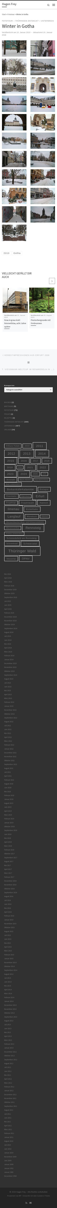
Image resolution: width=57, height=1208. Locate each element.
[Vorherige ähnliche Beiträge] (46, 281)
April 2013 (8, 1036)
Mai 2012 (7, 1075)
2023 (10, 473)
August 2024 (8, 632)
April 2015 (8, 947)
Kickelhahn (32, 509)
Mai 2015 (7, 943)
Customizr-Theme (43, 1196)
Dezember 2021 (10, 753)
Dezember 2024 (10, 617)
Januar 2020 (8, 799)
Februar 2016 (9, 916)
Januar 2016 (8, 920)
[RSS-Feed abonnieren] (26, 1203)
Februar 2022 (9, 745)
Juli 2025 (7, 601)
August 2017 (8, 861)
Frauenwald (27, 503)
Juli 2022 (7, 725)
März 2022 (8, 741)
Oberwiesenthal (12, 528)
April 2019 (8, 811)
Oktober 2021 (9, 760)
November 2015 (10, 924)
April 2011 (8, 1126)
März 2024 (8, 652)
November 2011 (10, 1098)
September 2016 (10, 892)
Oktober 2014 (9, 966)
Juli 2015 (7, 935)
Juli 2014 (7, 978)
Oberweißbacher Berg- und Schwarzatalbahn (25, 522)
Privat (7, 414)
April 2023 (8, 694)
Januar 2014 (8, 1001)
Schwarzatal (30, 543)
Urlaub (7, 430)
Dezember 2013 (10, 1005)
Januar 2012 (8, 1090)
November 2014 (10, 962)
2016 (24, 460)
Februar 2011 (9, 1133)
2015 (10, 460)
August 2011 (8, 1110)
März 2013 (8, 1040)
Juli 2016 (7, 900)
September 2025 (10, 597)
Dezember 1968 (10, 1176)
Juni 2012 (7, 1071)
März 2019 (8, 815)
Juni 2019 (7, 807)
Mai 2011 (7, 1122)
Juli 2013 (7, 1024)
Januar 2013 (8, 1048)
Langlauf (14, 516)
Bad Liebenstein (13, 484)
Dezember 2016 (10, 881)
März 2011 (8, 1129)
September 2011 (10, 1106)
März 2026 (8, 582)
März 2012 (8, 1083)
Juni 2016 (7, 904)
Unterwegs (9, 426)
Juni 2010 (7, 1149)
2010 (27, 446)
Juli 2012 (7, 1067)
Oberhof (45, 516)
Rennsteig (33, 528)
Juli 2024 (7, 636)
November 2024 (10, 621)
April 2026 (8, 578)
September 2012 (10, 1060)
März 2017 (8, 873)
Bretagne (8, 406)
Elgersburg (25, 496)
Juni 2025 (7, 605)
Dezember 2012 (10, 1052)
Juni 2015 (7, 939)
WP (20, 1196)
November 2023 (10, 667)
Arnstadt (10, 480)
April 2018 (8, 842)
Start (4, 14)
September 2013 (10, 1017)
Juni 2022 (7, 729)
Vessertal (11, 559)
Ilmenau (13, 509)
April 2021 (8, 776)
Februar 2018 (9, 850)
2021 (30, 467)
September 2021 (10, 764)
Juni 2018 (7, 834)
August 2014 (8, 974)
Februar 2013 (9, 1044)
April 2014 (8, 990)
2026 (44, 474)
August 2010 (8, 1141)
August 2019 (8, 803)
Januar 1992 (8, 1168)
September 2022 (10, 718)
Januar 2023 (8, 706)
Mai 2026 (7, 574)
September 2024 (10, 628)
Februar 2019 (9, 819)
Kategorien (9, 385)
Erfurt (40, 496)
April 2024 (8, 648)
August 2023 (8, 679)
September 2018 (10, 830)
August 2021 (8, 768)
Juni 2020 (7, 788)
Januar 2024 (8, 659)
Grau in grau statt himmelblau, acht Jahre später (15, 323)
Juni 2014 (7, 982)
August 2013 (8, 1021)
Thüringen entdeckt (14, 422)
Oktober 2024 (9, 624)
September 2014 (10, 970)
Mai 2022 (7, 733)
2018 (46, 461)
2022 (43, 467)
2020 (20, 467)
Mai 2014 (7, 986)
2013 (26, 453)
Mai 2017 (7, 865)
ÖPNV (26, 558)
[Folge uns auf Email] (30, 1203)
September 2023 (10, 675)
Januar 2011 (8, 1137)
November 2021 (10, 756)
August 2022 (8, 721)
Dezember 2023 (10, 663)
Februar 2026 (9, 586)
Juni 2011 (7, 1118)
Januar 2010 (8, 1153)
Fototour (11, 14)
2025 (35, 474)
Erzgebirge (11, 503)
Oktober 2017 (9, 854)
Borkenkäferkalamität (20, 489)
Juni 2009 (7, 1160)
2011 (39, 446)
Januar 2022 (8, 749)
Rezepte (8, 418)
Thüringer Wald (22, 551)
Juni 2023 (7, 687)
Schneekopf (12, 543)
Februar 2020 (9, 795)
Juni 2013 (7, 1028)
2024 (24, 473)
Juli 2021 (7, 772)
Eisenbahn (11, 496)
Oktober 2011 (9, 1102)
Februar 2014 (9, 997)
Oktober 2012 (9, 1056)
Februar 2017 (9, 877)
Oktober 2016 (9, 889)
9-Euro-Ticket (12, 446)
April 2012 (8, 1079)
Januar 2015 (8, 958)
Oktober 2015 (9, 927)
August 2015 (8, 931)
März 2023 (8, 698)
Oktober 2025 (9, 593)
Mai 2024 (7, 644)
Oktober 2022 (9, 714)
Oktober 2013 (9, 1013)
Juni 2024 (7, 640)
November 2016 (10, 885)
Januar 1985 (8, 1172)
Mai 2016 (7, 908)
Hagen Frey (21, 1192)
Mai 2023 (7, 690)
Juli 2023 (7, 683)
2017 (35, 461)
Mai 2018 (7, 838)
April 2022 (8, 737)
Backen (7, 402)
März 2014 (8, 993)
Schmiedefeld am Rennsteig (22, 538)
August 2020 (8, 784)
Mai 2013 (7, 1032)
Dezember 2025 (10, 589)
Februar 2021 (9, 780)
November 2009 (10, 1157)
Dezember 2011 (10, 1094)
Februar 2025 (9, 613)
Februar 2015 (9, 955)
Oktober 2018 (9, 826)
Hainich (44, 503)
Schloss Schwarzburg (14, 533)
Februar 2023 (9, 702)
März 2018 (8, 846)
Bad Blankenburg (41, 480)
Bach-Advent (25, 480)
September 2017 (10, 857)
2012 (11, 453)
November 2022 (10, 710)
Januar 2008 (8, 1164)
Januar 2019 (8, 823)
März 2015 (8, 951)
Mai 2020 (7, 791)
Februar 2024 (9, 655)
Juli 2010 (7, 1145)
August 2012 (8, 1063)
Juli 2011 (7, 1114)
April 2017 (8, 869)
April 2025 (8, 609)
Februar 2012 (9, 1087)
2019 (10, 467)
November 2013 (10, 1009)
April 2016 (8, 912)
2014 (42, 453)
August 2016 (8, 896)
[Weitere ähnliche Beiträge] (52, 281)
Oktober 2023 (9, 671)
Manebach (32, 517)
